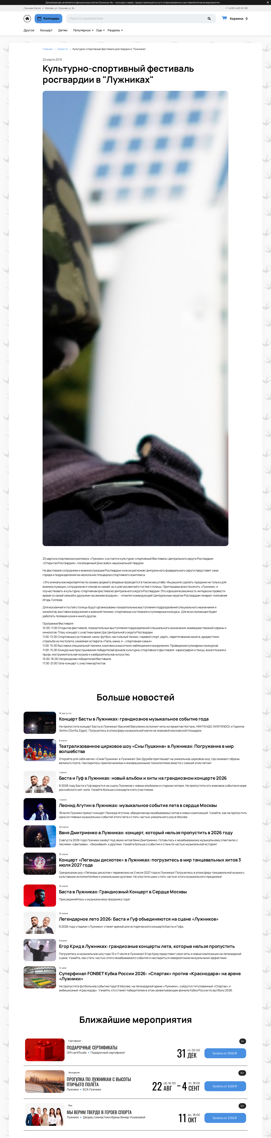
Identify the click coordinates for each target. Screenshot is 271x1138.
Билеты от (225, 1053)
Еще (99, 30)
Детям (62, 30)
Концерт (46, 30)
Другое (29, 30)
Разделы (114, 30)
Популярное (82, 30)
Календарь (52, 18)
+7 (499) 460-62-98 (236, 8)
